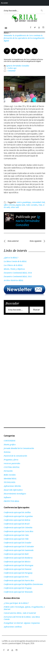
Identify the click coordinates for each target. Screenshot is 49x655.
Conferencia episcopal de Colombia (18, 527)
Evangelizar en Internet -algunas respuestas (22, 623)
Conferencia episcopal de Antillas (17, 512)
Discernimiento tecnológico (15, 493)
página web (20, 205)
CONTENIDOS (9, 440)
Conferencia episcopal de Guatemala (18, 550)
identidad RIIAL (10, 478)
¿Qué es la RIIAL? (11, 257)
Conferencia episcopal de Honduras (18, 558)
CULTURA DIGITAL (12, 467)
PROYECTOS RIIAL (11, 501)
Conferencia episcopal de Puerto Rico (19, 580)
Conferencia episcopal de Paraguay (18, 573)
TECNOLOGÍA (9, 482)
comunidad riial (38, 202)
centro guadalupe (24, 202)
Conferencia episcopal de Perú (16, 577)
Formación (8, 471)
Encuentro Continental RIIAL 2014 (18, 273)
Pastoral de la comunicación (15, 456)
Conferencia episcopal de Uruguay (18, 588)
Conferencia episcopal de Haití (16, 554)
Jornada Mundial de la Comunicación (19, 448)
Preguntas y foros (11, 459)
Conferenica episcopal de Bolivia (17, 520)
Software (7, 497)
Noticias (7, 452)
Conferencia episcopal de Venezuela (18, 592)
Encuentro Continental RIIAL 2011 (18, 276)
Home (6, 33)
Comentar (12, 70)
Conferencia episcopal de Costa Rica (18, 531)
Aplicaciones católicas (13, 627)
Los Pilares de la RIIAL (13, 265)
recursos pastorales (12, 463)
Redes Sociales (10, 475)
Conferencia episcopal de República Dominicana (23, 584)
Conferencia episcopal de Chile (16, 539)
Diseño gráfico (10, 444)
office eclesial (9, 205)
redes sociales (31, 205)
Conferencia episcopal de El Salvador (19, 546)
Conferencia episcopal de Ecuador (17, 542)
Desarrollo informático (13, 490)
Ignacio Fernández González (17, 65)
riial (40, 205)
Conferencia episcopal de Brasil (16, 524)
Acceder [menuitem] (4, 3)
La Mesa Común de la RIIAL (15, 261)
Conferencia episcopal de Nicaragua (18, 565)
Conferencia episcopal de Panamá (17, 569)
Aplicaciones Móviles (12, 486)
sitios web (15, 207)
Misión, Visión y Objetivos (14, 269)
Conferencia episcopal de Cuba (16, 535)
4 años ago (12, 68)
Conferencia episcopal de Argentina (18, 516)
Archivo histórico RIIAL (13, 280)
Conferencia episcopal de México (17, 561)
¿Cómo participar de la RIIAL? (16, 603)
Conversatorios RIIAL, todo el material (20, 613)
